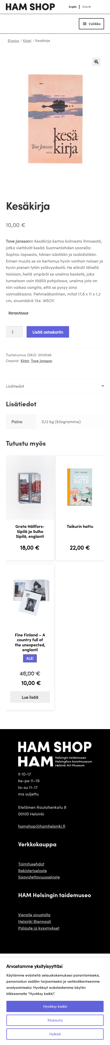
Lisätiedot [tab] (15, 386)
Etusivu (13, 40)
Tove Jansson (41, 360)
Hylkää (55, 1033)
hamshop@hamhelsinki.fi (41, 826)
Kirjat (27, 40)
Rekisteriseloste (32, 870)
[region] (55, 1001)
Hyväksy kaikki (55, 1006)
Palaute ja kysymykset (38, 928)
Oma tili (86, 6)
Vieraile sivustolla (34, 914)
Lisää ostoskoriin (47, 332)
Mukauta (55, 1020)
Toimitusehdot (31, 863)
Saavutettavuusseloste (39, 877)
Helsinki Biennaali (34, 921)
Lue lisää (30, 697)
